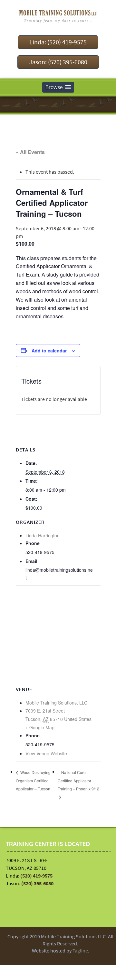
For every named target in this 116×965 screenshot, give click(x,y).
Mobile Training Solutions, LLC (56, 702)
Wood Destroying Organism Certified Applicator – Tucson (33, 780)
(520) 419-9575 (36, 875)
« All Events (30, 152)
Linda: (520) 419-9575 (58, 42)
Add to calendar (49, 350)
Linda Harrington (42, 535)
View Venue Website (46, 753)
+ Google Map (39, 727)
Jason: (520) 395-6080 (58, 62)
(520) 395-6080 (37, 883)
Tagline (80, 950)
